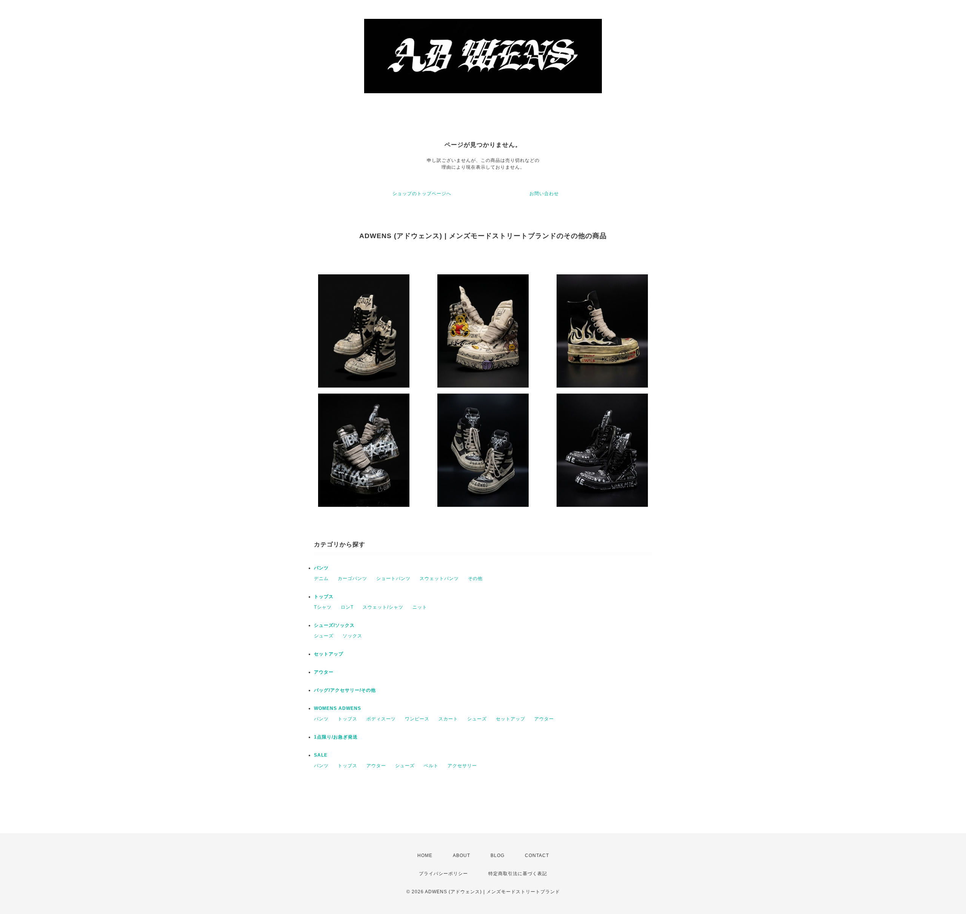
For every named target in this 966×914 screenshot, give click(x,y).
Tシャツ (323, 607)
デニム (321, 578)
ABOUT (461, 855)
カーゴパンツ (352, 578)
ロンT (347, 607)
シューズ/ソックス (334, 625)
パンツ (321, 568)
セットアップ (328, 654)
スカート (448, 719)
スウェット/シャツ (383, 607)
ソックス (352, 636)
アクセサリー (462, 765)
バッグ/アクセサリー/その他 (345, 690)
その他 (475, 578)
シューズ (324, 636)
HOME (424, 855)
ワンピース (417, 719)
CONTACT (537, 855)
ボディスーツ (381, 719)
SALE (321, 755)
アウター (324, 672)
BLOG (498, 855)
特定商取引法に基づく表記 (517, 873)
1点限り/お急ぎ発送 (336, 737)
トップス (324, 596)
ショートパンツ (393, 578)
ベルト (431, 765)
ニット (419, 607)
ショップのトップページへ (421, 193)
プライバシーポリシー (443, 873)
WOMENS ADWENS (337, 708)
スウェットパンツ (439, 578)
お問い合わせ (544, 193)
